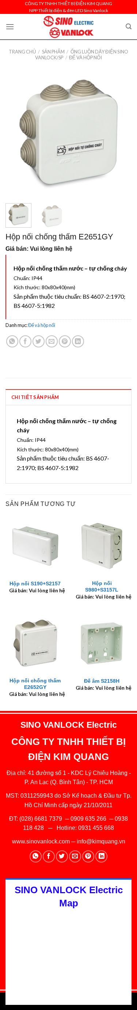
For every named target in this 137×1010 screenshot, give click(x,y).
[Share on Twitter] (39, 341)
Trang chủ (22, 52)
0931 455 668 (96, 828)
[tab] (68, 397)
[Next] (119, 134)
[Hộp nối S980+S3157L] (102, 546)
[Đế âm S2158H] (102, 643)
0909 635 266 (88, 819)
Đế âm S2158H (101, 681)
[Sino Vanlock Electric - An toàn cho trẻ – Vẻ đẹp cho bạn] (68, 27)
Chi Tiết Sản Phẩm (35, 397)
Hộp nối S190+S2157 (35, 583)
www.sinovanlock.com (41, 841)
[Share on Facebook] (25, 341)
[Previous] (17, 134)
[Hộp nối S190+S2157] (35, 546)
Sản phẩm (53, 52)
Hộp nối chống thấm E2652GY (35, 684)
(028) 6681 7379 (41, 819)
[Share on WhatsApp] (12, 341)
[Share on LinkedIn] (78, 341)
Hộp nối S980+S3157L (101, 587)
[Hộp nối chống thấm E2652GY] (35, 643)
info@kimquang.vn (101, 841)
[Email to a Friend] (52, 341)
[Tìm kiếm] (129, 26)
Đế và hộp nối (85, 57)
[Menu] (9, 27)
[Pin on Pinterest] (65, 341)
